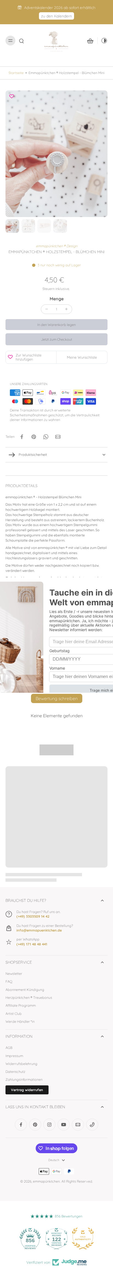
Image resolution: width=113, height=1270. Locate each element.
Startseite (16, 73)
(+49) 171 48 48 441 (31, 944)
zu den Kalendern (56, 16)
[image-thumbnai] (12, 226)
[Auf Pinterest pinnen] (34, 437)
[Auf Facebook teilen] (22, 437)
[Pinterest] (35, 1125)
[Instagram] (49, 1125)
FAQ (8, 981)
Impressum (14, 1056)
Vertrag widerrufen (27, 1090)
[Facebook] (21, 1125)
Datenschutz (15, 1071)
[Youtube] (64, 1125)
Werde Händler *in (20, 1021)
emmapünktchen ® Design (56, 246)
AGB (8, 1047)
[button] (56, 324)
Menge (57, 298)
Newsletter (13, 973)
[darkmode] (103, 40)
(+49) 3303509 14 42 (32, 916)
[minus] (46, 309)
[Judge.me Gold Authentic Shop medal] (83, 1238)
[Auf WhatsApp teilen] (46, 437)
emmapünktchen (46, 1181)
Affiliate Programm (20, 1005)
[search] (21, 40)
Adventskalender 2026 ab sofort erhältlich (59, 7)
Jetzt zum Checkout (56, 339)
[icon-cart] (90, 40)
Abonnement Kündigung (24, 989)
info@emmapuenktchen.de (39, 930)
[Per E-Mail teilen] (58, 437)
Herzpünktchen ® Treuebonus (28, 997)
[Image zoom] (56, 153)
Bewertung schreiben (57, 698)
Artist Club (13, 1013)
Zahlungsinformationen (24, 1079)
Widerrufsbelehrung (21, 1063)
